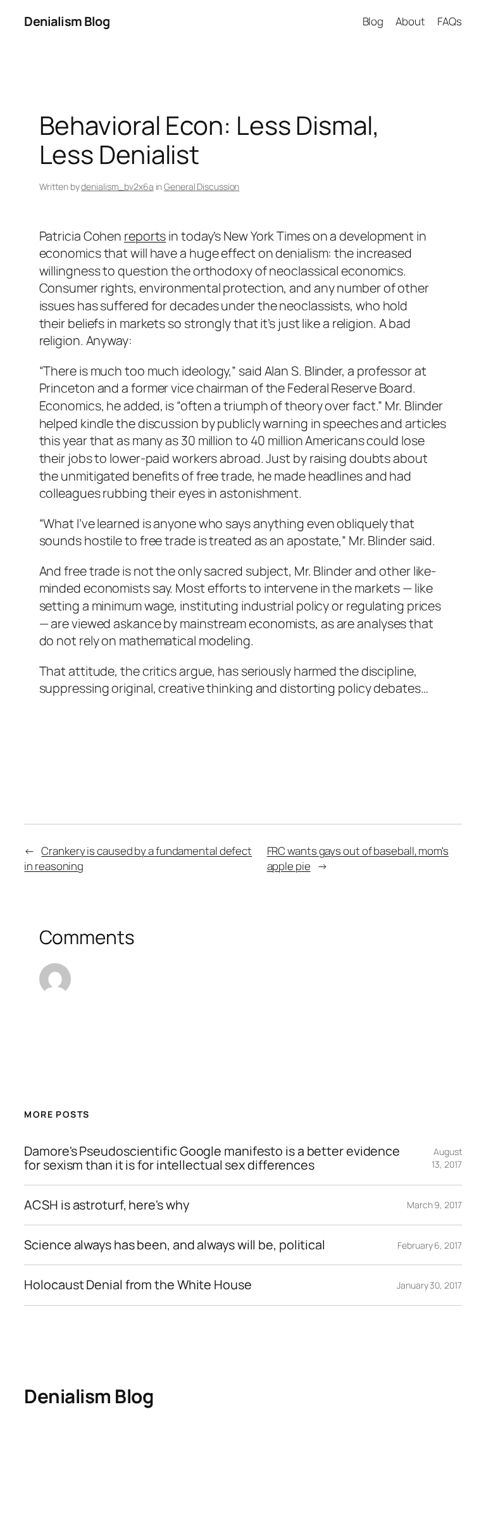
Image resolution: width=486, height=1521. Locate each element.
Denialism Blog (66, 21)
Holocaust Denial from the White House (137, 1285)
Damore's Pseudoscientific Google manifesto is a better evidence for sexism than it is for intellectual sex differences (212, 1158)
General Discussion (201, 186)
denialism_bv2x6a (117, 186)
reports (145, 235)
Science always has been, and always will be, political (174, 1245)
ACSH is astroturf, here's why (106, 1205)
